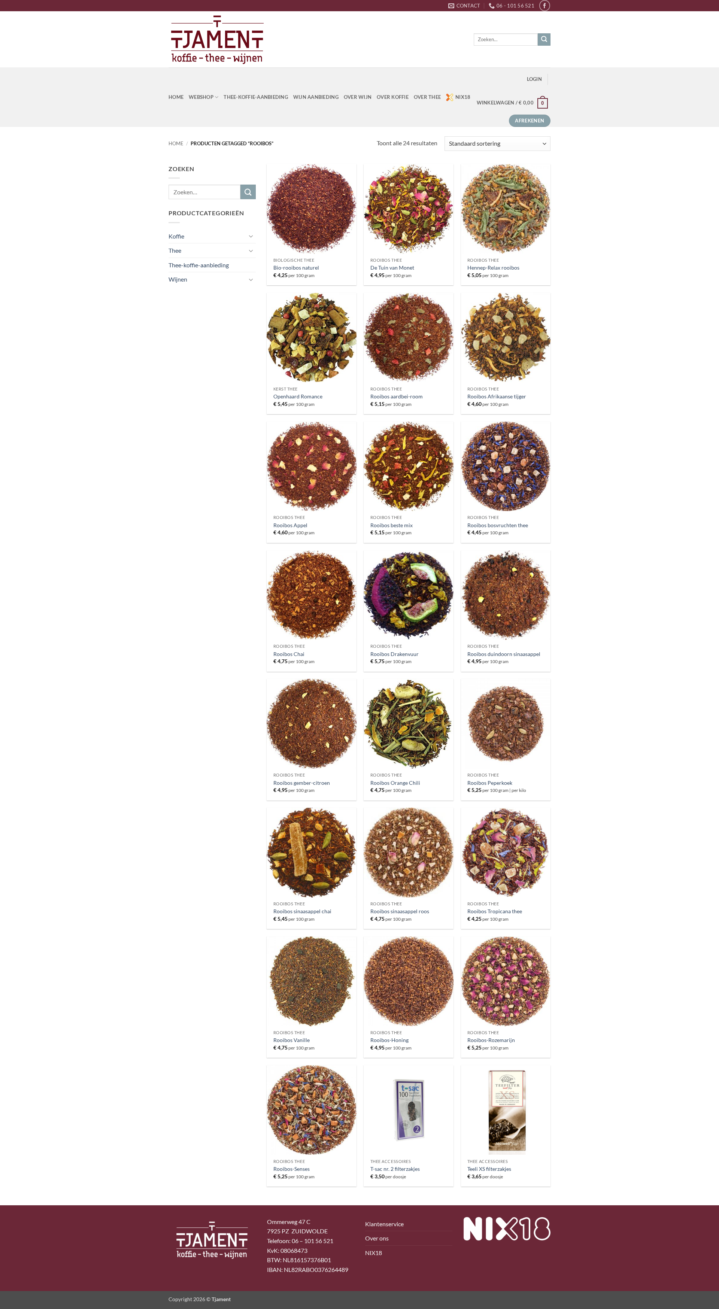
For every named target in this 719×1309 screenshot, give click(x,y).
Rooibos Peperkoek (489, 783)
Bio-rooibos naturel (296, 267)
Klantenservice (384, 1223)
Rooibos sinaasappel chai (302, 911)
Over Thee (427, 97)
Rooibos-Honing (389, 1040)
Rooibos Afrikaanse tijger (496, 396)
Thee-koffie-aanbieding (256, 97)
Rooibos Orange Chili (395, 783)
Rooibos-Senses (291, 1169)
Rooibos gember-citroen (301, 783)
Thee (175, 250)
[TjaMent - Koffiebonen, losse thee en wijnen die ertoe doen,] (217, 39)
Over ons (377, 1238)
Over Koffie (393, 97)
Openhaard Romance (297, 396)
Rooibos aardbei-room (396, 396)
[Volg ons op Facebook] (544, 5)
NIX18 (462, 97)
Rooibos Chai (288, 654)
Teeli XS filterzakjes (489, 1169)
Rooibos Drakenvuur (394, 654)
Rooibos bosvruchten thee (497, 525)
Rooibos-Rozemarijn (491, 1040)
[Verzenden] (544, 39)
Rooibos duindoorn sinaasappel (503, 654)
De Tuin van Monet (392, 267)
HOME (176, 97)
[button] (534, 79)
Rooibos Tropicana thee (494, 911)
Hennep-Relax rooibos (493, 267)
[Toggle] (251, 235)
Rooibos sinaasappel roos (399, 911)
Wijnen (178, 279)
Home (176, 143)
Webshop (201, 97)
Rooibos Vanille (291, 1040)
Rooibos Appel (290, 525)
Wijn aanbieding (316, 97)
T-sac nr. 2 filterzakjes (395, 1169)
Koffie (176, 236)
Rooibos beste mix (391, 525)
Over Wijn (357, 97)
